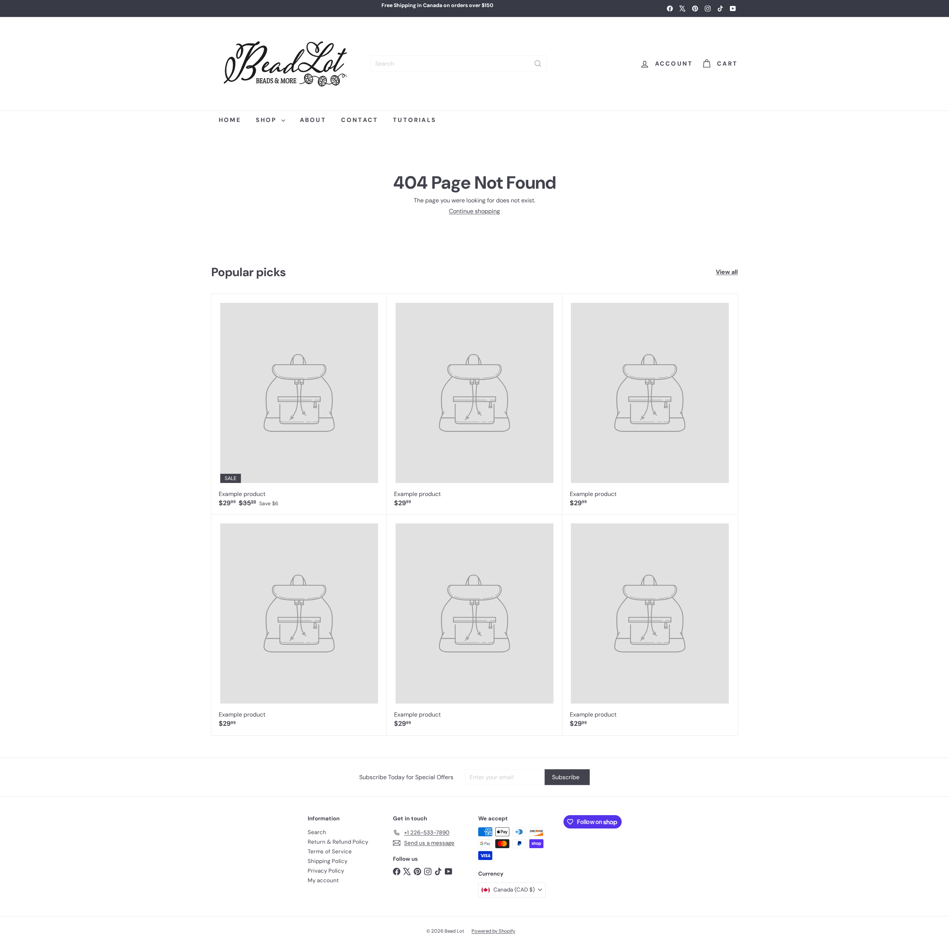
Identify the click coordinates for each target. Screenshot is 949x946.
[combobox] (459, 63)
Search (317, 832)
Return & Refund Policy (338, 842)
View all (727, 271)
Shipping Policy (327, 861)
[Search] (538, 63)
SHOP (268, 120)
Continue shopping (474, 211)
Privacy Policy (326, 870)
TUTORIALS (414, 120)
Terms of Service (330, 851)
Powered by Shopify (493, 931)
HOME (230, 120)
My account (323, 880)
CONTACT (359, 120)
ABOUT (313, 120)
